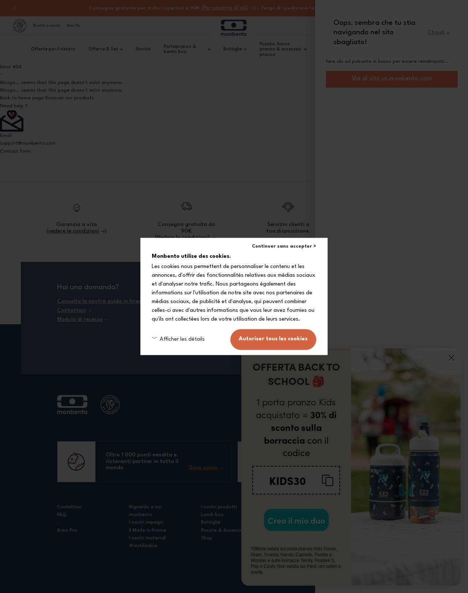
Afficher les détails (182, 339)
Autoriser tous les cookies (273, 339)
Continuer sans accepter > (284, 246)
